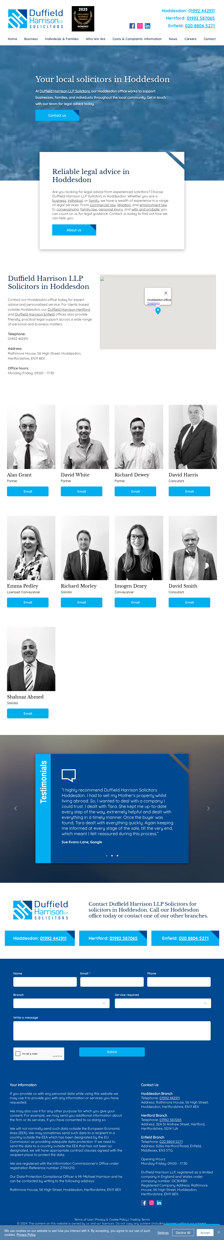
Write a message (25, 1017)
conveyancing (67, 209)
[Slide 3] (117, 855)
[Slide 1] (106, 855)
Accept (205, 1232)
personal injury (111, 209)
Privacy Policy (26, 1234)
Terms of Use (83, 1219)
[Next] (208, 809)
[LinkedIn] (147, 26)
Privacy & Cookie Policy (111, 1219)
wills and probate (145, 209)
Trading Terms (140, 1219)
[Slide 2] (112, 855)
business (59, 200)
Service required (127, 994)
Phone (151, 973)
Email (28, 491)
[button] (137, 39)
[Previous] (15, 809)
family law (88, 209)
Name (17, 973)
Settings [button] (163, 1232)
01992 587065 (201, 18)
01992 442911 (53, 938)
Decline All (183, 1232)
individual (75, 200)
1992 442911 (203, 10)
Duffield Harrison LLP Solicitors (65, 91)
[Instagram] (140, 26)
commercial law (103, 205)
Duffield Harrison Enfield (35, 314)
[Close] (218, 1233)
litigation (124, 205)
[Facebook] (132, 26)
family (94, 200)
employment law (153, 205)
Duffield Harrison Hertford (69, 309)
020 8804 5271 (200, 25)
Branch (18, 994)
